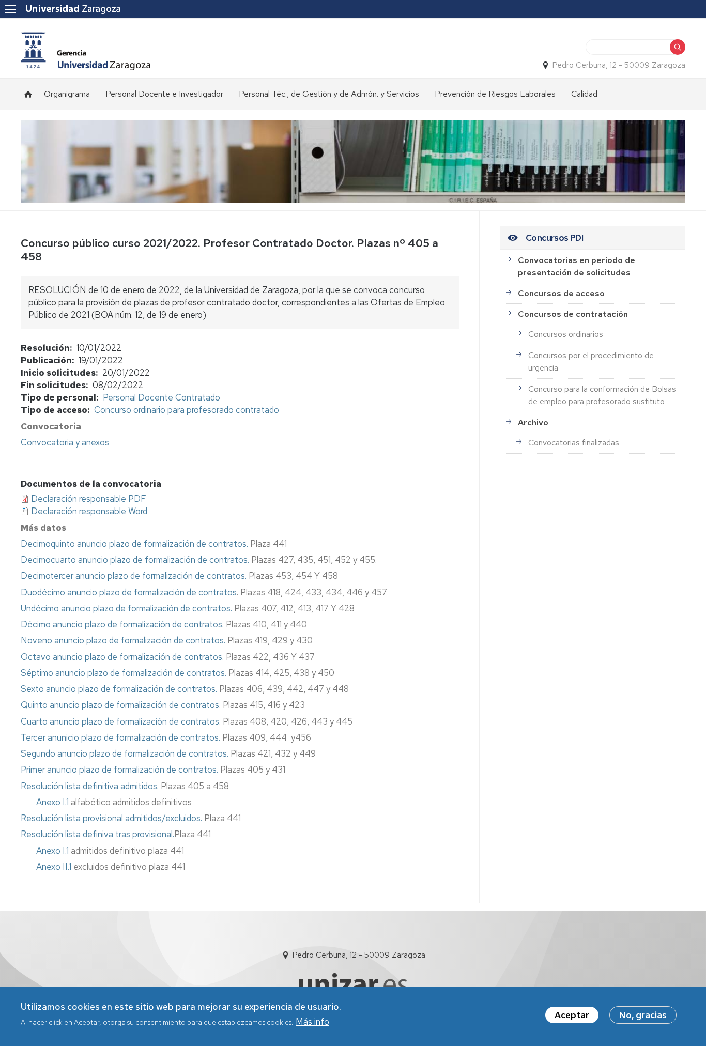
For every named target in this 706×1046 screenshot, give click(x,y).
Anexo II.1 (53, 866)
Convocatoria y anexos (65, 442)
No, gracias (643, 1015)
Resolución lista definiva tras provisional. (97, 834)
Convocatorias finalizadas (573, 442)
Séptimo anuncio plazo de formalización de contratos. (123, 673)
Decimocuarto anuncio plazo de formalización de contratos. (135, 559)
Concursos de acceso (561, 293)
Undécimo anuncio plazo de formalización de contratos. (126, 608)
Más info (312, 1021)
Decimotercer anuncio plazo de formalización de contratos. (134, 575)
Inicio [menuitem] (28, 94)
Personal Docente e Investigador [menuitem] (164, 93)
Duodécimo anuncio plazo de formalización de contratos (129, 592)
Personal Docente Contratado (161, 397)
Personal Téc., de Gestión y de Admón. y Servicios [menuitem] (329, 93)
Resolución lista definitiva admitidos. (90, 786)
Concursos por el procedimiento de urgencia (591, 361)
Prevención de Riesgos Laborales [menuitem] (495, 93)
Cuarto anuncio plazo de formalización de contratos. (121, 721)
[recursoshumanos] (85, 51)
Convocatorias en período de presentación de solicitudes (576, 266)
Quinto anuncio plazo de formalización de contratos (120, 705)
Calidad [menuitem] (584, 93)
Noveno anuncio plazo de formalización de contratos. (123, 640)
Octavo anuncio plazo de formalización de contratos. (122, 657)
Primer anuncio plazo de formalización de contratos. (119, 769)
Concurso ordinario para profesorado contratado (186, 410)
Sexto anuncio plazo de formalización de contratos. (119, 689)
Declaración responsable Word (89, 511)
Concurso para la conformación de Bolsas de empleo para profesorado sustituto (602, 395)
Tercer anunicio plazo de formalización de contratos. (121, 737)
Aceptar (572, 1015)
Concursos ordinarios (565, 334)
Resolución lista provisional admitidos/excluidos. (111, 818)
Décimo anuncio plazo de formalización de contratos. (122, 624)
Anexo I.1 (52, 802)
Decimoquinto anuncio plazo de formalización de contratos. (135, 543)
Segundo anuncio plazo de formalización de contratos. (126, 753)
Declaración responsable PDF (88, 498)
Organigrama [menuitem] (67, 93)
